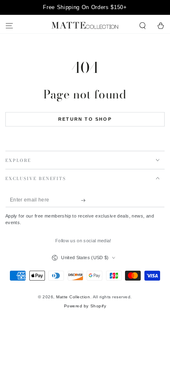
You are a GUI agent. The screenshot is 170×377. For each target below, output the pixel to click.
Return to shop (85, 119)
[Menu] (9, 26)
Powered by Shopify (85, 306)
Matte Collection (73, 297)
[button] (143, 26)
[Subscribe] (85, 200)
